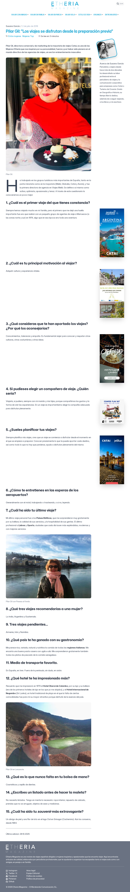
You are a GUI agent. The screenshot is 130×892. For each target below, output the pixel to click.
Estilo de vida (84, 14)
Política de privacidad (35, 878)
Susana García (13, 26)
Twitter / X (12, 873)
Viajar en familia (37, 14)
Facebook (12, 876)
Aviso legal (30, 870)
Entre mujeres (111, 14)
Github (11, 881)
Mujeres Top (28, 36)
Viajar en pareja (55, 14)
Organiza (97, 14)
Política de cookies (34, 876)
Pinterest (12, 878)
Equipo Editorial (33, 873)
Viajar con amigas (19, 14)
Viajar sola (70, 14)
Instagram (12, 870)
